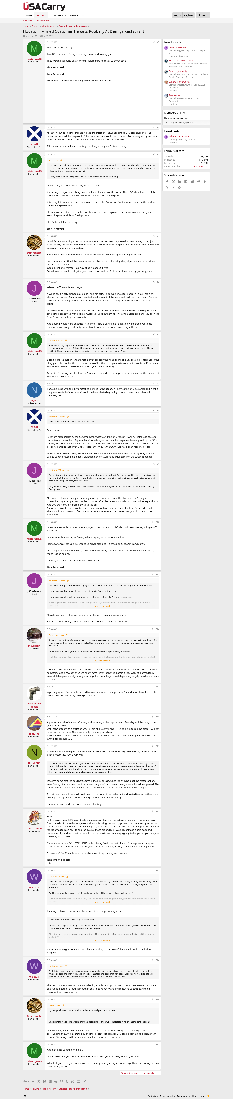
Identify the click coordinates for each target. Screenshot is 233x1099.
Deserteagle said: (57, 635)
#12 (157, 628)
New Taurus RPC (178, 47)
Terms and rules (167, 1096)
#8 (158, 410)
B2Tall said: (54, 160)
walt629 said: (55, 1005)
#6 (158, 334)
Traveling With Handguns (181, 66)
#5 (158, 281)
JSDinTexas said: (56, 340)
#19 (157, 999)
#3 (158, 154)
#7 (158, 383)
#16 (157, 811)
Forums (41, 15)
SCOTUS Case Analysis (181, 60)
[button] (65, 15)
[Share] (154, 42)
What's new (56, 15)
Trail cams (174, 95)
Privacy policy (183, 1096)
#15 (157, 746)
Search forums (42, 20)
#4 (158, 236)
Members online (174, 112)
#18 (157, 960)
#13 (157, 686)
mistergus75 (31, 36)
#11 (157, 574)
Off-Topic (173, 90)
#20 (157, 1044)
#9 (158, 464)
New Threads (172, 42)
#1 (158, 42)
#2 (158, 127)
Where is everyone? (179, 81)
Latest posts (171, 131)
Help (194, 1096)
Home (28, 15)
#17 (157, 870)
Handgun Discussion (178, 56)
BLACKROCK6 (200, 166)
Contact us (152, 1096)
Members (75, 15)
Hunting (173, 103)
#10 (157, 522)
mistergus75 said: (57, 416)
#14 (157, 716)
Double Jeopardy (178, 71)
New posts (28, 20)
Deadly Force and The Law (181, 77)
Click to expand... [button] (103, 606)
